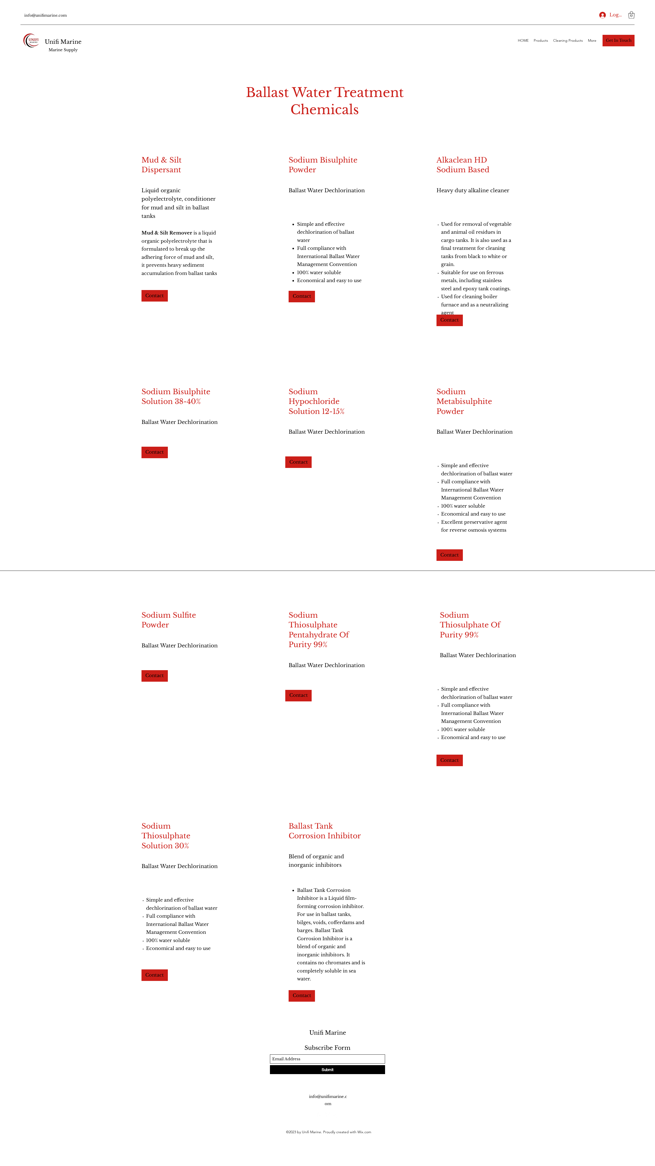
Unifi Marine (63, 41)
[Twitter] (327, 1115)
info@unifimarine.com (45, 15)
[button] (631, 15)
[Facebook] (319, 1115)
